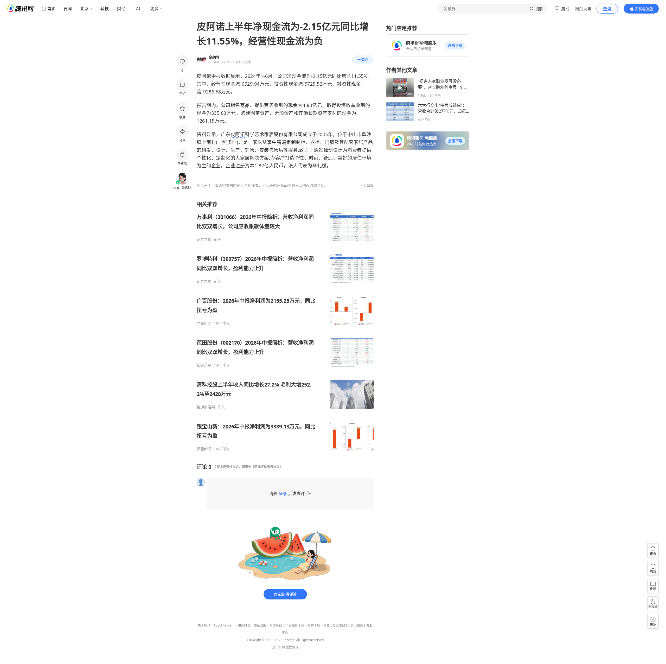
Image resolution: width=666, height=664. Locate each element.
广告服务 (291, 625)
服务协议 (244, 625)
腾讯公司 (278, 647)
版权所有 (292, 647)
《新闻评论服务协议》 (267, 467)
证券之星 (204, 239)
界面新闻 (204, 323)
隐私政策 (260, 625)
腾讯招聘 (307, 625)
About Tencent (224, 625)
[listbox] (285, 326)
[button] (455, 45)
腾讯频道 (356, 625)
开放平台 (276, 625)
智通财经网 (206, 407)
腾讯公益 (323, 625)
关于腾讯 (204, 625)
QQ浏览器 (340, 625)
